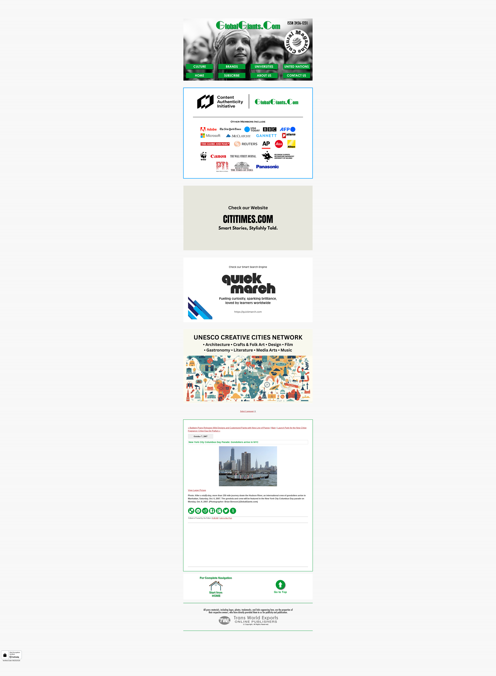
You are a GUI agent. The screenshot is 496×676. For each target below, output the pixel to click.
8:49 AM (215, 518)
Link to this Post (226, 518)
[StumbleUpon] (198, 513)
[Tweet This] (226, 513)
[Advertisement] (248, 10)
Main (273, 428)
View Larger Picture (197, 490)
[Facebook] (212, 513)
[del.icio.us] (191, 513)
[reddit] (205, 513)
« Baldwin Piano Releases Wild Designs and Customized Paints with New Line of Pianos (229, 428)
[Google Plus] (219, 513)
